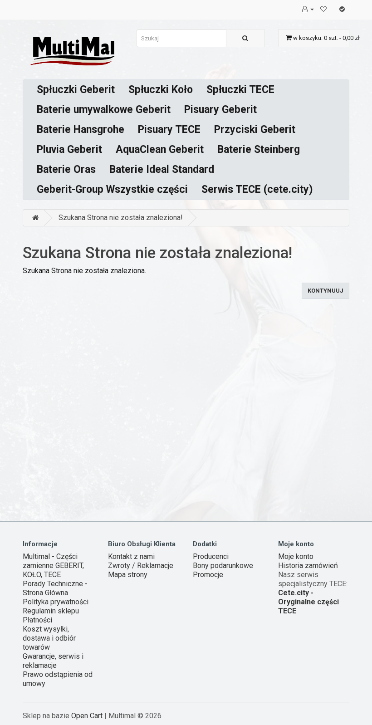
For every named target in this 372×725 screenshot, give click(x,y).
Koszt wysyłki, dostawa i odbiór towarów (49, 638)
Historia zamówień (308, 565)
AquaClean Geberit (160, 149)
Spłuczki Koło (160, 89)
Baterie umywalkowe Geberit (104, 109)
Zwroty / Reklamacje (140, 565)
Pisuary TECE (169, 129)
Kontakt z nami (131, 556)
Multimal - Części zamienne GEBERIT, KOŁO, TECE (53, 565)
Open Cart (87, 715)
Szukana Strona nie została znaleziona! (121, 217)
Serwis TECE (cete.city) (257, 189)
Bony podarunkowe (223, 565)
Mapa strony (127, 574)
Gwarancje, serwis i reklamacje (53, 661)
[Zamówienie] (342, 9)
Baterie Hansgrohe (80, 129)
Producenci (211, 556)
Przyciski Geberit (254, 129)
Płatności (37, 620)
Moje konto (295, 556)
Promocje (208, 574)
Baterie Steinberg (258, 149)
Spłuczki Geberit (76, 89)
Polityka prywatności (55, 602)
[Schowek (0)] (323, 9)
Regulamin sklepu (51, 611)
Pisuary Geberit (220, 109)
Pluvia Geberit (69, 149)
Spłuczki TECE (240, 89)
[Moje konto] (308, 9)
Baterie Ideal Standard (161, 169)
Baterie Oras (66, 169)
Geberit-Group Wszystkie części (112, 189)
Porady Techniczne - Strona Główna (55, 588)
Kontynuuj (325, 290)
